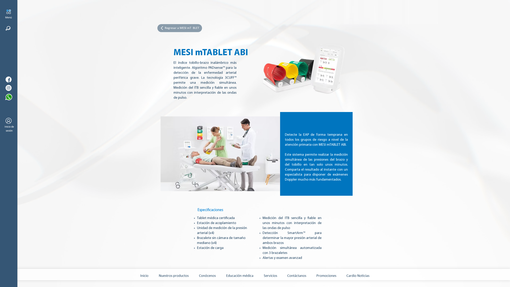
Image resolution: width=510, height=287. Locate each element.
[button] (9, 11)
